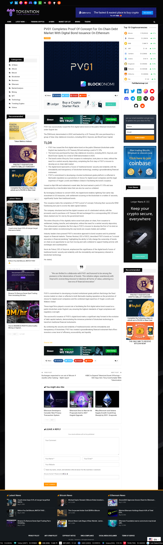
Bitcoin (14, 73)
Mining (77, 22)
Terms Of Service (128, 536)
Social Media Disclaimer (108, 536)
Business (15, 80)
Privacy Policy (33, 536)
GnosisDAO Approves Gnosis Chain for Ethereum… (137, 500)
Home (9, 22)
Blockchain (16, 77)
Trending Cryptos (37, 22)
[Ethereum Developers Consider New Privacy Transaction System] (56, 399)
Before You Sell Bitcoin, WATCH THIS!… (31, 510)
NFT (13, 96)
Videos (14, 107)
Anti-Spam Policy (50, 536)
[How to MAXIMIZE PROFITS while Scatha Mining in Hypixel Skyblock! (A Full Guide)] (23, 311)
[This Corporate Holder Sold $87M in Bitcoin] (62, 513)
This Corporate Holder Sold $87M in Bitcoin (84, 510)
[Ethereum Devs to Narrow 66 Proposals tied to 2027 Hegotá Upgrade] (81, 399)
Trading (88, 22)
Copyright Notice (69, 536)
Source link (48, 342)
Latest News (20, 22)
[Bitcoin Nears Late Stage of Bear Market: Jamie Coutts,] (62, 523)
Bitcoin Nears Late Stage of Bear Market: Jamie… (86, 521)
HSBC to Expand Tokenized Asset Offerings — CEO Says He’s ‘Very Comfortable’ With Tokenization (103, 378)
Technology (16, 100)
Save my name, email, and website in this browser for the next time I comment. (73, 470)
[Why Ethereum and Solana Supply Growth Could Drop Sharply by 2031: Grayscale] (107, 399)
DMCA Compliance (87, 536)
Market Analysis (17, 88)
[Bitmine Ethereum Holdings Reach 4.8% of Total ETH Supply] (112, 513)
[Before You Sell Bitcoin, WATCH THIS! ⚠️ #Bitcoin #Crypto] (23, 246)
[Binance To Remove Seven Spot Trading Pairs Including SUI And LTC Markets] (23, 279)
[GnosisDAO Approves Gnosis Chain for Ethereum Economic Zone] (112, 502)
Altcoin (14, 69)
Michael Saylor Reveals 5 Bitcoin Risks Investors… (86, 500)
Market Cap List (65, 22)
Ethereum (47, 38)
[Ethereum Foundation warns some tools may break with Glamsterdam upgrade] (112, 523)
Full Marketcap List (140, 83)
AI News (51, 22)
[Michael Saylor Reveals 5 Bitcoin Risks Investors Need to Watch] (62, 502)
